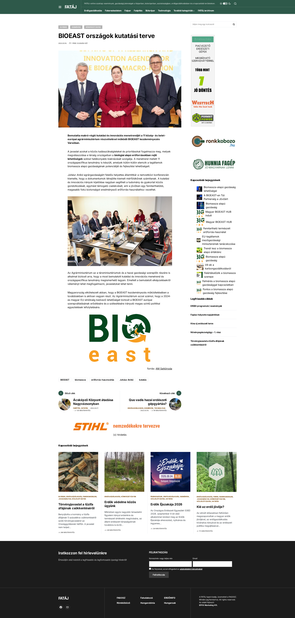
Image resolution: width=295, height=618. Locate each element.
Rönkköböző (123, 603)
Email (195, 558)
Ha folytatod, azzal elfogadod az (176, 569)
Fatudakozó (146, 597)
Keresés (233, 24)
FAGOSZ (121, 597)
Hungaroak (170, 603)
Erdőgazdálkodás (135, 408)
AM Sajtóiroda (164, 368)
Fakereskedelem (89, 496)
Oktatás (84, 408)
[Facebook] (60, 607)
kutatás (143, 379)
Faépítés (76, 408)
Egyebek (63, 27)
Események (76, 27)
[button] (60, 7)
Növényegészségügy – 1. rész (206, 332)
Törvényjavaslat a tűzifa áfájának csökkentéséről (76, 506)
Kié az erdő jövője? (210, 507)
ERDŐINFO (169, 597)
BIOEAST (64, 379)
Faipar (215, 497)
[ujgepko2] (214, 163)
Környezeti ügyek (93, 27)
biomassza (80, 379)
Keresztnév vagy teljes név (161, 558)
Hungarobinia (147, 603)
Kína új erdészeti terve (202, 323)
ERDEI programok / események (206, 306)
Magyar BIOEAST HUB (219, 221)
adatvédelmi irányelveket (191, 569)
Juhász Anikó (127, 379)
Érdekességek (156, 496)
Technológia (159, 408)
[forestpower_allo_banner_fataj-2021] (203, 80)
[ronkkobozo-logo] (214, 141)
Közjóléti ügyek (79, 499)
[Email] (67, 607)
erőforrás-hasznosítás (102, 379)
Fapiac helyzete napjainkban (205, 314)
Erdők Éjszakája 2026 (166, 504)
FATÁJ (70, 7)
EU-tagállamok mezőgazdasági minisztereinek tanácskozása (218, 240)
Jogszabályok (65, 499)
